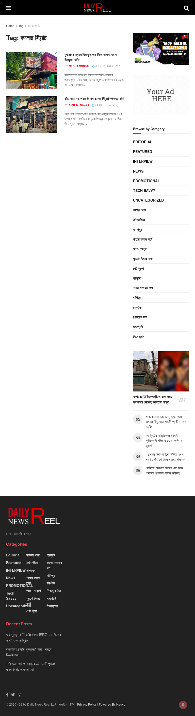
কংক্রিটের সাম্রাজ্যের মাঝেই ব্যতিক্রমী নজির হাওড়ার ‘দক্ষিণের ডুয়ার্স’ (164, 440)
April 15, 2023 (104, 105)
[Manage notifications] (183, 705)
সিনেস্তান (138, 336)
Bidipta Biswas (79, 105)
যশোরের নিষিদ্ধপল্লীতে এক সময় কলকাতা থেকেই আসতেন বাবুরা (152, 399)
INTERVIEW (143, 161)
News (138, 171)
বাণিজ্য (137, 297)
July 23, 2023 (104, 66)
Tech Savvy (144, 190)
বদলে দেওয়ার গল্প (143, 287)
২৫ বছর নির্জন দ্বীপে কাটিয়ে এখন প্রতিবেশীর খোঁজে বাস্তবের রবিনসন (165, 457)
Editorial (142, 141)
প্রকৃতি (137, 277)
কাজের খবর (139, 209)
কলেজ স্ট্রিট (34, 25)
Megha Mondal (79, 66)
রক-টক (137, 307)
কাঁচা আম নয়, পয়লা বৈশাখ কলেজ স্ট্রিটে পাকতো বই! (94, 98)
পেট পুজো (138, 268)
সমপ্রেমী (138, 326)
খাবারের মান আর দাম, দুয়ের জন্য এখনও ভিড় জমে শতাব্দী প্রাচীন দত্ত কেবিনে (166, 421)
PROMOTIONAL (146, 180)
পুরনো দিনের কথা (143, 258)
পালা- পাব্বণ (140, 248)
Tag (21, 25)
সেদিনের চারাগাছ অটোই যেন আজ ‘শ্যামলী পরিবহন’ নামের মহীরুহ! (164, 470)
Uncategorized (148, 200)
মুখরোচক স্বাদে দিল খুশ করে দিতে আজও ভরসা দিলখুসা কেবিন (90, 57)
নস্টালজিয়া (139, 219)
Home (10, 25)
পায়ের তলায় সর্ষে (142, 239)
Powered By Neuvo (112, 704)
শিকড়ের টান (140, 316)
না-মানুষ (137, 229)
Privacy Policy (86, 704)
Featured (142, 151)
